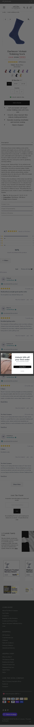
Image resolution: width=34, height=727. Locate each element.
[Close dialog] (32, 354)
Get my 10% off (22, 366)
